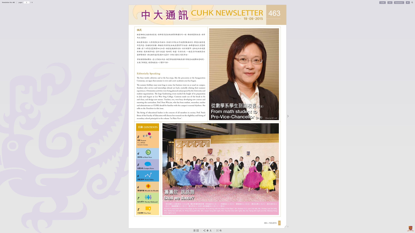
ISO (390, 3)
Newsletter (399, 3)
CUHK (382, 3)
